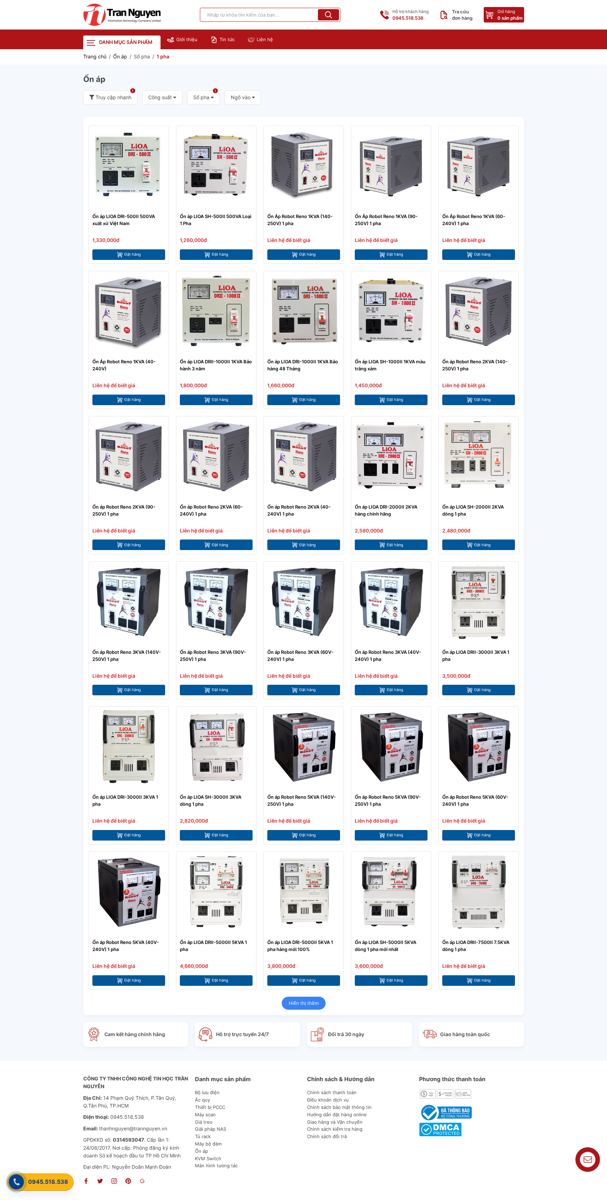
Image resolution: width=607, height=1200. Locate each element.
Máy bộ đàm (208, 1144)
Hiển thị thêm (304, 1003)
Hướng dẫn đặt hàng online (337, 1114)
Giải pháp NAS (210, 1129)
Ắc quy (202, 1100)
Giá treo (204, 1122)
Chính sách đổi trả (327, 1136)
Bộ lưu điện (207, 1092)
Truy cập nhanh (114, 95)
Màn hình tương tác (216, 1165)
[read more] (122, 15)
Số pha (204, 95)
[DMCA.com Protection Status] (440, 1129)
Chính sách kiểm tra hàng (335, 1129)
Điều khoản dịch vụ (328, 1100)
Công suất (160, 97)
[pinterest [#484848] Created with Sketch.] (128, 1182)
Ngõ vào (241, 97)
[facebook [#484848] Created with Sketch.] (86, 1182)
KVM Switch (208, 1158)
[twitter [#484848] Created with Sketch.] (100, 1182)
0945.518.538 (48, 1181)
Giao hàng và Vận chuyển (335, 1122)
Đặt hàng (132, 254)
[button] (328, 14)
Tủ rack (203, 1136)
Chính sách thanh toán (332, 1092)
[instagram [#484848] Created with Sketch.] (114, 1182)
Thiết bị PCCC (210, 1107)
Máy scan (205, 1114)
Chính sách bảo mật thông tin (339, 1107)
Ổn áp (201, 1151)
